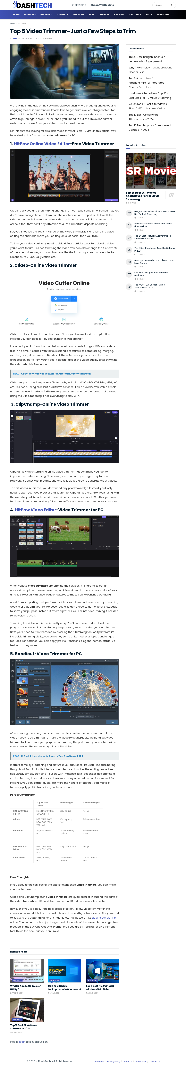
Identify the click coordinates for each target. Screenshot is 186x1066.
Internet (46, 14)
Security (135, 14)
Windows (163, 14)
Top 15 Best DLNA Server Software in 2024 (24, 1026)
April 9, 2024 (54, 993)
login (22, 1042)
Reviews (119, 14)
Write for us (141, 1061)
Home (16, 14)
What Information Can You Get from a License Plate (153, 225)
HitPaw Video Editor (35, 510)
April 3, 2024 (92, 993)
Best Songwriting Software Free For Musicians (151, 274)
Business (30, 14)
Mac (92, 14)
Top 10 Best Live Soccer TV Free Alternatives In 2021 (149, 286)
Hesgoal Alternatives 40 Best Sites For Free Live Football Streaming (155, 213)
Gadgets (62, 14)
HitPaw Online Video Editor (42, 144)
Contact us (155, 1061)
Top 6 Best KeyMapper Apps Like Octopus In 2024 (154, 249)
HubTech (99, 1061)
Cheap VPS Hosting (102, 5)
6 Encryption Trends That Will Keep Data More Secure (154, 262)
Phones (104, 14)
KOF (15, 38)
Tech (149, 14)
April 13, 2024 (17, 993)
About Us (128, 1061)
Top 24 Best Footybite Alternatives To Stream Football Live (152, 237)
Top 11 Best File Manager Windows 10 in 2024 (100, 987)
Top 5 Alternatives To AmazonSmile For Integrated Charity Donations (146, 82)
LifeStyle (79, 14)
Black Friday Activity (104, 917)
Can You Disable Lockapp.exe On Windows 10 (64, 987)
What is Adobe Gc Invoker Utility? (25, 987)
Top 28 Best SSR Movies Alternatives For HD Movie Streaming (142, 196)
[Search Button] (172, 5)
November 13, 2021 (30, 38)
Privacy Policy (113, 1061)
